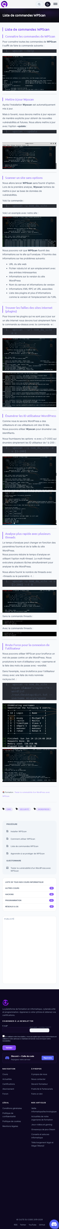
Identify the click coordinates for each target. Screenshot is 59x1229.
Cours (5, 1074)
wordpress (43, 809)
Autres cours (28, 888)
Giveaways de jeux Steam (43, 1129)
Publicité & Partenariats (42, 1089)
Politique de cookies (11, 1121)
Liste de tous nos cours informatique (24, 882)
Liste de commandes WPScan (24, 846)
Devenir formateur (39, 1084)
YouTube (32, 1225)
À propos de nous (39, 1074)
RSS (15, 1225)
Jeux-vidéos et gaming (41, 1124)
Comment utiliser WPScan (23, 839)
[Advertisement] (29, 953)
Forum (5, 1094)
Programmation (28, 900)
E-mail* (5, 1026)
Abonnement (8, 1089)
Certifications (8, 1084)
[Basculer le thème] (47, 4)
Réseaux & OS (28, 906)
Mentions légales (10, 1126)
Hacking (28, 894)
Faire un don (37, 1094)
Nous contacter (38, 1079)
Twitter (23, 1225)
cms (9, 809)
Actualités (7, 1079)
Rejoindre (48, 1058)
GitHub (42, 1225)
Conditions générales (12, 1108)
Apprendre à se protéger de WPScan (28, 853)
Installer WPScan (19, 831)
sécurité (24, 809)
